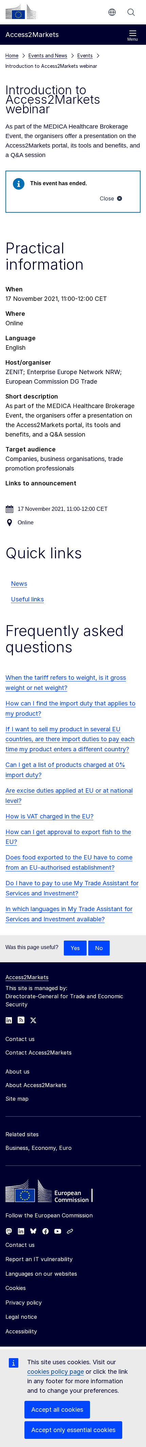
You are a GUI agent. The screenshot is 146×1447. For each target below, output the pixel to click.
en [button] (112, 12)
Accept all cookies (57, 1409)
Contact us (20, 1244)
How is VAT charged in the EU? (49, 816)
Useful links (27, 599)
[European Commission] (20, 11)
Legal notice (21, 1316)
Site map (17, 1098)
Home (11, 55)
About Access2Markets (36, 1085)
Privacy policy (23, 1302)
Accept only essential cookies (73, 1429)
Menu (132, 39)
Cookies (15, 1288)
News (19, 583)
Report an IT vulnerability (39, 1259)
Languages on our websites (41, 1273)
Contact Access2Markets (38, 1052)
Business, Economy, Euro (38, 1147)
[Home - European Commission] (54, 1192)
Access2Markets (27, 977)
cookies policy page (55, 1371)
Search (131, 12)
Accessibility (21, 1331)
